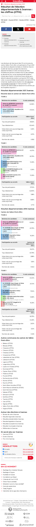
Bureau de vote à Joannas (11, 414)
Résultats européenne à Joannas (13, 424)
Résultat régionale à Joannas (12, 417)
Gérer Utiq (30, 504)
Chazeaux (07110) (8, 353)
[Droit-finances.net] (26, 517)
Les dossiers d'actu (10, 454)
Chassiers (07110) (8, 348)
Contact (8, 502)
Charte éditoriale (23, 500)
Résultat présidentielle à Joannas (13, 419)
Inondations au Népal (9, 477)
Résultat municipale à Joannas (12, 426)
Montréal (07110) (8, 369)
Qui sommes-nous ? (8, 500)
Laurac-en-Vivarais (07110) (11, 366)
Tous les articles (15, 502)
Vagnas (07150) (7, 404)
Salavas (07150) (7, 392)
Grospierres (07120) (9, 355)
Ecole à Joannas (8, 436)
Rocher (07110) (24, 20)
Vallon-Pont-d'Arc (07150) (11, 406)
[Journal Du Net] (9, 517)
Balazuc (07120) (8, 343)
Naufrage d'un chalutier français (13, 470)
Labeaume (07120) (8, 359)
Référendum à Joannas (10, 428)
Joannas (21, 44)
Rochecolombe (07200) (10, 378)
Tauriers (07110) (8, 399)
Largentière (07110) (9, 364)
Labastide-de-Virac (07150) (11, 357)
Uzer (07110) (6, 401)
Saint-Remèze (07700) (10, 390)
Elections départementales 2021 (14, 4)
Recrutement (26, 502)
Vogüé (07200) (7, 408)
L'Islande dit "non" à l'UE (10, 479)
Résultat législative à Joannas (12, 421)
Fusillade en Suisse (9, 475)
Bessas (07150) (7, 346)
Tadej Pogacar (7, 488)
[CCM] (26, 514)
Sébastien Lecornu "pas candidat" (13, 484)
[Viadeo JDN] (26, 521)
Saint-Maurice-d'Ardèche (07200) (13, 387)
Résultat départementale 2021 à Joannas (10, 40)
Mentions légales (7, 505)
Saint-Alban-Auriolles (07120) (12, 385)
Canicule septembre (9, 486)
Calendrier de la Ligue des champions (15, 491)
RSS (21, 502)
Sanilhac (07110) (8, 397)
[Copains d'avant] (9, 521)
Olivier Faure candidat (10, 482)
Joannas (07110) (8, 434)
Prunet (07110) (13, 20)
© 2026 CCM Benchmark (27, 505)
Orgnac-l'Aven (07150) (9, 371)
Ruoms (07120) (7, 383)
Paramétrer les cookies (21, 504)
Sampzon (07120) (8, 394)
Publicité (31, 500)
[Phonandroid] (26, 525)
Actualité (7, 449)
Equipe (16, 500)
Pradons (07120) (8, 373)
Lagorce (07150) (8, 362)
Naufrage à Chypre (9, 472)
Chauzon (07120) (8, 350)
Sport (6, 452)
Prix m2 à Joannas (8, 439)
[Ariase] (9, 525)
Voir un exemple (28, 449)
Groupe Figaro (15, 505)
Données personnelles (8, 504)
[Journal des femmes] (9, 514)
